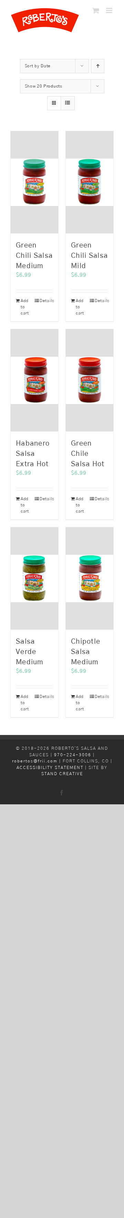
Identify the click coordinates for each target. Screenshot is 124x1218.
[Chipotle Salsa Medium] (89, 578)
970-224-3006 (73, 755)
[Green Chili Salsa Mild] (89, 182)
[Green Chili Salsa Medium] (34, 182)
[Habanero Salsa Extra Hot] (34, 380)
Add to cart (25, 307)
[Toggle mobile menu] (110, 10)
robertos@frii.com (35, 761)
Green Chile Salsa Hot (88, 454)
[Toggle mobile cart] (96, 10)
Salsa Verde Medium (30, 652)
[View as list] (67, 103)
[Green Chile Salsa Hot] (89, 380)
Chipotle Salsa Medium (85, 652)
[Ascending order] (97, 66)
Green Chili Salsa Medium (34, 255)
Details (46, 301)
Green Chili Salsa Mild (89, 255)
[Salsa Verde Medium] (34, 578)
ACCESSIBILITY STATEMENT (50, 768)
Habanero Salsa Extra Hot (33, 454)
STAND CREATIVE (62, 774)
